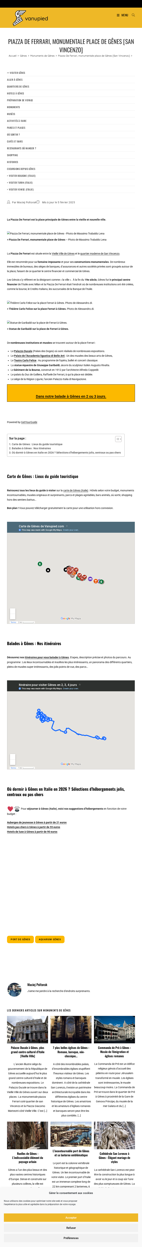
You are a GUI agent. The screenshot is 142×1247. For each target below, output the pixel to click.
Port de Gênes (20, 939)
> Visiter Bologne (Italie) (21, 176)
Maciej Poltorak (26, 202)
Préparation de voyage (20, 100)
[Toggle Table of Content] (116, 439)
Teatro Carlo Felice (25, 360)
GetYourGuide (29, 422)
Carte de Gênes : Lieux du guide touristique (37, 444)
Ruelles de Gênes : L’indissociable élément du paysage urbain (27, 1157)
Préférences (71, 1238)
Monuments (13, 107)
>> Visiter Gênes (16, 73)
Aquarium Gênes (50, 939)
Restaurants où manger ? (21, 148)
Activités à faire (16, 121)
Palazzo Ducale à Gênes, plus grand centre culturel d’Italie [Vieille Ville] (27, 1052)
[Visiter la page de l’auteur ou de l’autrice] (14, 989)
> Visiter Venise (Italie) (20, 189)
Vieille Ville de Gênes (63, 253)
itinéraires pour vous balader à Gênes (47, 657)
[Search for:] (132, 15)
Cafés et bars (15, 141)
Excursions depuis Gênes (21, 169)
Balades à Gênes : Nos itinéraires (31, 448)
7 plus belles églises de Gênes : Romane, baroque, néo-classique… (71, 1052)
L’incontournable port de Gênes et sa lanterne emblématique (71, 1153)
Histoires (12, 162)
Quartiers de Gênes (18, 86)
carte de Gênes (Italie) (75, 490)
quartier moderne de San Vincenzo (99, 253)
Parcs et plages (16, 127)
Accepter (71, 1217)
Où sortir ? (13, 134)
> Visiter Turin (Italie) (20, 182)
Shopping (12, 155)
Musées (11, 114)
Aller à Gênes (14, 79)
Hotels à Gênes (15, 93)
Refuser (71, 1228)
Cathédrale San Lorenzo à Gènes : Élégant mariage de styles (114, 1157)
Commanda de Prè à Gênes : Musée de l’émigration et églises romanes (114, 1052)
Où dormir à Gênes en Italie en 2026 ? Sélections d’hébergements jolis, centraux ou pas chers (66, 452)
